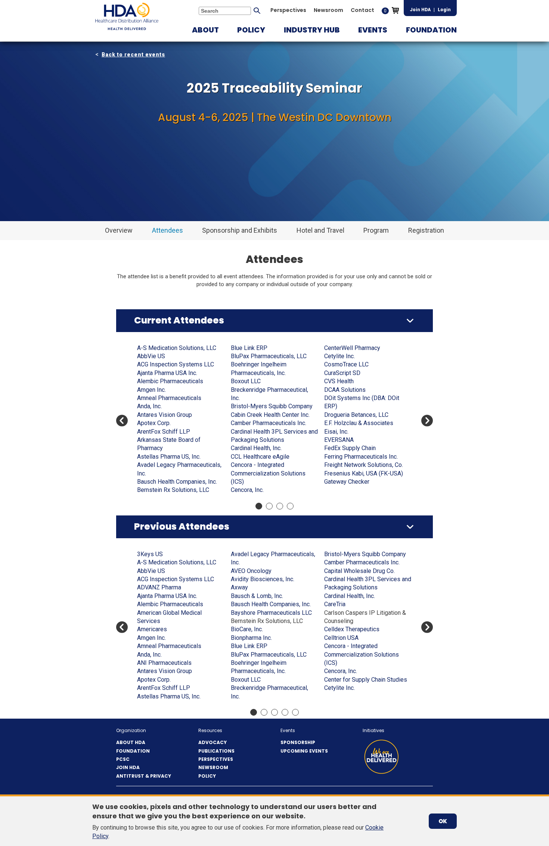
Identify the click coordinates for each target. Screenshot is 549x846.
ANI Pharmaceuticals (164, 662)
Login (444, 9)
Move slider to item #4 (290, 506)
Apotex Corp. (154, 423)
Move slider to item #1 (258, 506)
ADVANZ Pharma (159, 587)
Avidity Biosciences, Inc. (262, 579)
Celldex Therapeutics (351, 629)
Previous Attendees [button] (181, 526)
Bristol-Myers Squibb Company (272, 406)
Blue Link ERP (249, 347)
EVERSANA (339, 439)
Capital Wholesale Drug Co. (359, 570)
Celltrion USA (341, 637)
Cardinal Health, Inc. (256, 448)
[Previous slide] (122, 421)
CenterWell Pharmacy (352, 347)
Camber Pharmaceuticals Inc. (268, 423)
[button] (205, 29)
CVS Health (339, 381)
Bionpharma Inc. (251, 637)
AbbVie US (151, 356)
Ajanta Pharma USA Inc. (167, 372)
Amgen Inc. (151, 389)
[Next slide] (427, 421)
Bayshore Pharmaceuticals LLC (271, 612)
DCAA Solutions (345, 389)
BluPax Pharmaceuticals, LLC (269, 356)
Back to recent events (133, 55)
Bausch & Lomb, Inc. (257, 595)
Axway (239, 587)
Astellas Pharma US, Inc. (169, 456)
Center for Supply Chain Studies (365, 679)
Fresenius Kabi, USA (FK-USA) (363, 473)
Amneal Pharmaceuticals (169, 398)
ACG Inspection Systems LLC (175, 364)
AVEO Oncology (251, 570)
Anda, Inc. (149, 406)
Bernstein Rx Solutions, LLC (173, 489)
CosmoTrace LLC (346, 364)
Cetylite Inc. (339, 356)
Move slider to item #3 (279, 506)
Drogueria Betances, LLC (356, 414)
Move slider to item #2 (269, 506)
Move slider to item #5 (295, 712)
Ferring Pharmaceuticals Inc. (361, 456)
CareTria (334, 604)
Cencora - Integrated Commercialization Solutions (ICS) (268, 473)
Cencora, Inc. (247, 489)
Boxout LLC (246, 381)
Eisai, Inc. (336, 431)
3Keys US (150, 554)
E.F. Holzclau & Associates (358, 423)
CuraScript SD (342, 372)
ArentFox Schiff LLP (163, 431)
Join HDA (420, 9)
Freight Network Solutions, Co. (363, 464)
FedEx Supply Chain (350, 448)
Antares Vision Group (164, 414)
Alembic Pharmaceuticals (170, 381)
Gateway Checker (346, 481)
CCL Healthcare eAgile (260, 456)
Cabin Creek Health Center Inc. (270, 414)
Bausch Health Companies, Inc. (177, 481)
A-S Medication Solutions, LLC (176, 347)
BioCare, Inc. (247, 629)
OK (442, 821)
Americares (152, 629)
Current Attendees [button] (179, 320)
